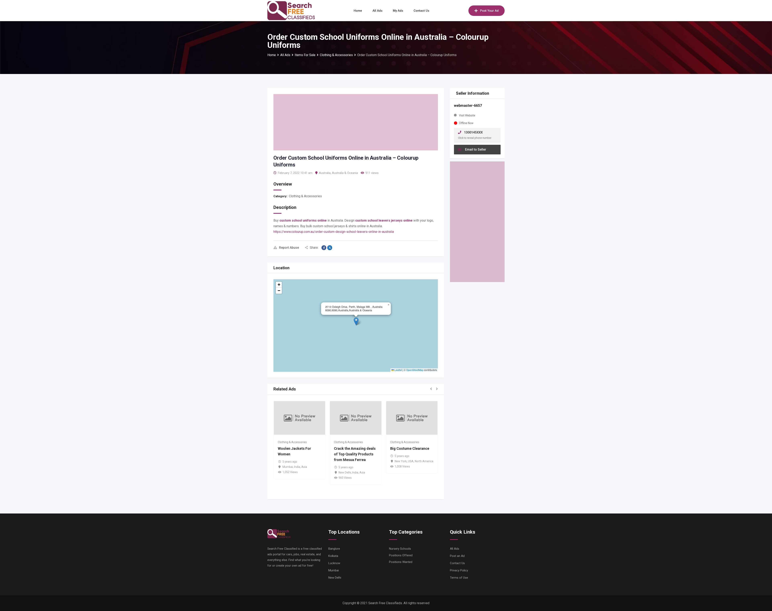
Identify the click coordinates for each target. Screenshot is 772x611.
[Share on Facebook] (323, 247)
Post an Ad (457, 556)
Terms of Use (459, 577)
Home (358, 10)
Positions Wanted (400, 562)
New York (401, 461)
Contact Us (421, 10)
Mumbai (287, 466)
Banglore (334, 548)
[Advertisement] (355, 122)
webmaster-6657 (468, 105)
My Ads (398, 10)
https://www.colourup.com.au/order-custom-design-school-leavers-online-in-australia (333, 232)
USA (411, 461)
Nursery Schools (400, 548)
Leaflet (398, 370)
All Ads (377, 10)
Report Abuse (289, 248)
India (297, 466)
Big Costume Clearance (409, 448)
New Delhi (345, 472)
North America (424, 461)
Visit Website (467, 115)
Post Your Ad (489, 10)
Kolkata (333, 556)
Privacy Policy (459, 570)
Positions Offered (401, 555)
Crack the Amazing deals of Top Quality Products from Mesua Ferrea (355, 454)
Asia (304, 466)
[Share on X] (329, 247)
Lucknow (334, 563)
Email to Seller (475, 149)
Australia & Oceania (345, 173)
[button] (356, 321)
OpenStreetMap (414, 370)
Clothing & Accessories (305, 196)
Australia (325, 173)
